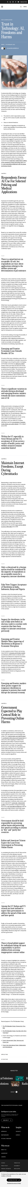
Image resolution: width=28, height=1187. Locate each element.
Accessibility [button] (17, 1165)
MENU (25, 6)
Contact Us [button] (3, 1171)
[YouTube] (18, 2)
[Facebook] (16, 2)
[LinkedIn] (10, 2)
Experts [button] (18, 1135)
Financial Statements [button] (6, 1168)
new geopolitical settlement (14, 806)
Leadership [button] (4, 1153)
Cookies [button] (3, 1162)
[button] (2, 7)
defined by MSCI (19, 363)
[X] (8, 2)
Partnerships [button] (5, 1135)
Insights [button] (18, 1131)
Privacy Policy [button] (4, 1165)
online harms (21, 976)
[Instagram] (13, 2)
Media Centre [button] (17, 1168)
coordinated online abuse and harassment (14, 738)
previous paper (20, 983)
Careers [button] (3, 1157)
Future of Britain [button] (6, 1138)
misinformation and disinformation (17, 736)
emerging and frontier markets (17, 653)
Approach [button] (4, 1131)
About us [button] (3, 1149)
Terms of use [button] (17, 1162)
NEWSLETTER (23, 2)
